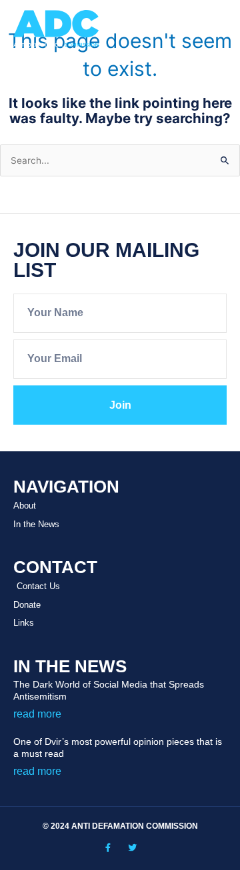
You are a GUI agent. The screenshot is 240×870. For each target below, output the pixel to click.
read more (37, 714)
